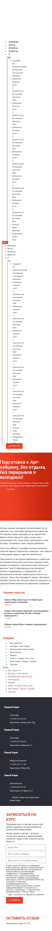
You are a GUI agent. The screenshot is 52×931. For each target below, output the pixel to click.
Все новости (24, 483)
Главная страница (8, 483)
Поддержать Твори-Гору (17, 237)
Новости (13, 51)
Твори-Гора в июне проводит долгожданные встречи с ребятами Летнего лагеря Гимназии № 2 (26, 613)
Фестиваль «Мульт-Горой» (23, 661)
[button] (5, 242)
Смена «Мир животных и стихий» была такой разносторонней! (23, 601)
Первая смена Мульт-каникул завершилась (25, 624)
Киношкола (15, 652)
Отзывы (15, 224)
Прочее (13, 664)
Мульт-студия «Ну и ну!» (22, 658)
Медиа (13, 655)
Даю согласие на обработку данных (26, 894)
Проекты (13, 48)
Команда (13, 42)
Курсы (12, 45)
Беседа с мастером (20, 646)
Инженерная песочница (22, 649)
